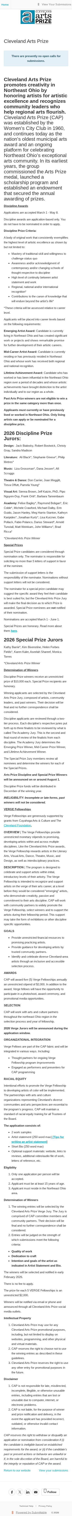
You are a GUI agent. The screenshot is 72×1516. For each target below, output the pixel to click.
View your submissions (53, 1470)
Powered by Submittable (31, 1512)
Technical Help (26, 1506)
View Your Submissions (56, 4)
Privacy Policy (45, 1506)
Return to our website (17, 1470)
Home (5, 4)
